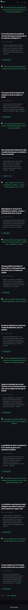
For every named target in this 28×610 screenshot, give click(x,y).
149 (8, 595)
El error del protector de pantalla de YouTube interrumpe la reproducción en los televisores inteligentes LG (13, 36)
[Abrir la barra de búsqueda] (18, 2)
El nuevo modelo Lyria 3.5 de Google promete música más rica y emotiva (12, 566)
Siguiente (13, 595)
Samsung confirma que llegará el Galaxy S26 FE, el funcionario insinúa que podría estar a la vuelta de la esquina (13, 269)
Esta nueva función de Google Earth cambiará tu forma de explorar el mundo (12, 95)
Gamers (6, 176)
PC (10, 176)
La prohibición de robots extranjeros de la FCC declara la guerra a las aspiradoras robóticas (14, 447)
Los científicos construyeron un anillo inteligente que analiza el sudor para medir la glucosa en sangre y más (13, 506)
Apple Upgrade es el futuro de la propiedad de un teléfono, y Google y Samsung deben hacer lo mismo (12, 211)
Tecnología (7, 59)
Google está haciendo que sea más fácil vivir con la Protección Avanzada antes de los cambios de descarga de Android (13, 387)
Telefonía (6, 233)
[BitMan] (3, 2)
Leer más (6, 53)
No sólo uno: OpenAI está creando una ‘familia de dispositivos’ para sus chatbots (13, 327)
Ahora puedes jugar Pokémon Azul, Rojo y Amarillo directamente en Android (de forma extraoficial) (14, 152)
